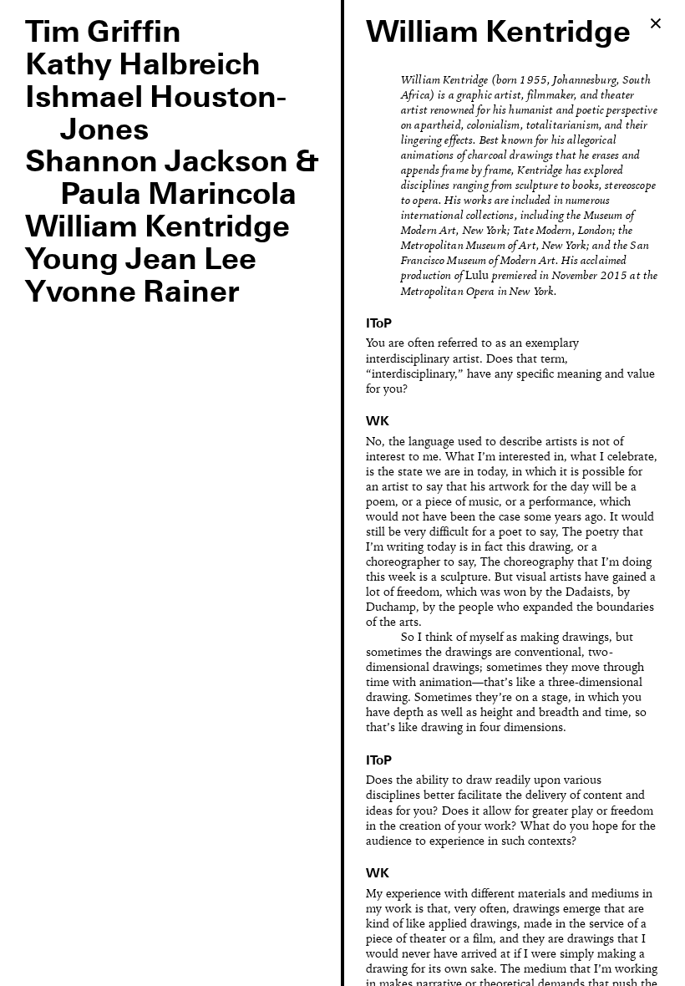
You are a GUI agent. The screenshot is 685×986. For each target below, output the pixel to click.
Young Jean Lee (140, 261)
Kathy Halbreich (143, 66)
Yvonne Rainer (132, 293)
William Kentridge (157, 228)
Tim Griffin (103, 33)
